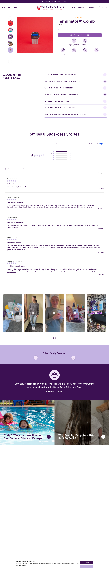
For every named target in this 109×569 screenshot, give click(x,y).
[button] (102, 7)
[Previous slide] (48, 338)
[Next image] (10, 61)
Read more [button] (10, 251)
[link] (61, 160)
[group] (10, 23)
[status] (13, 169)
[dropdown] (28, 169)
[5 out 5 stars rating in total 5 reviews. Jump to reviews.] (79, 18)
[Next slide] (61, 338)
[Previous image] (10, 18)
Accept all (86, 562)
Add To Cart (79, 35)
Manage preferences (86, 566)
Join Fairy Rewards (53, 392)
